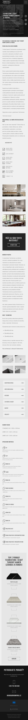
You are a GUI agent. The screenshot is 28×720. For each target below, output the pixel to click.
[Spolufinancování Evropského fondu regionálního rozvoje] (14, 703)
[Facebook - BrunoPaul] (26, 16)
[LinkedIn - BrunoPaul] (26, 24)
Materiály (5, 33)
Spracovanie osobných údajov (14, 715)
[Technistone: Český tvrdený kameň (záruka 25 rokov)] (13, 189)
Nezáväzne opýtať (8, 142)
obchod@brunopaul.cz (14, 695)
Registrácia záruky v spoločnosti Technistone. (13, 112)
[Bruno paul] (6, 2)
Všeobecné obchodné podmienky (14, 714)
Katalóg (14, 659)
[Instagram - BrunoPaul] (26, 20)
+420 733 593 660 (14, 686)
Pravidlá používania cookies (14, 717)
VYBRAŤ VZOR (13, 245)
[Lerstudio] (14, 709)
